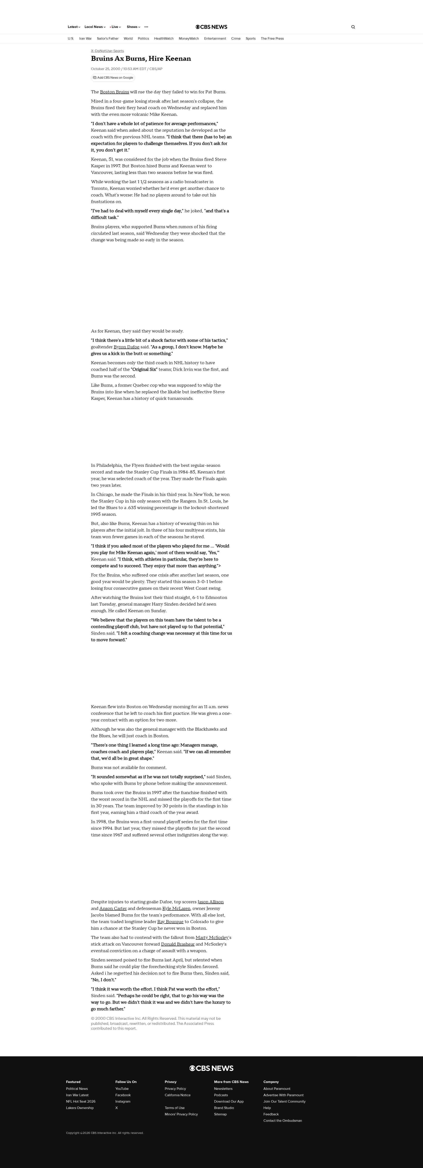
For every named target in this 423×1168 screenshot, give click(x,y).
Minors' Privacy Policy (181, 1114)
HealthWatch (164, 39)
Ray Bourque (170, 922)
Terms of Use (175, 1108)
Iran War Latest (77, 1095)
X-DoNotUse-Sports (107, 51)
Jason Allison (211, 902)
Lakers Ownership (80, 1108)
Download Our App (229, 1101)
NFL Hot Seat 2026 (80, 1101)
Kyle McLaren (176, 908)
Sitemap (220, 1114)
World (128, 39)
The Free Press (272, 39)
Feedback (271, 1114)
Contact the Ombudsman (282, 1120)
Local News (94, 27)
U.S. (71, 39)
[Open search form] (353, 27)
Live (115, 27)
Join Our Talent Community (284, 1101)
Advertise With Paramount (283, 1095)
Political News (77, 1088)
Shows (132, 27)
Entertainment (215, 39)
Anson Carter (113, 908)
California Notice (178, 1095)
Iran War (85, 39)
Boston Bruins (114, 92)
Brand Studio (224, 1108)
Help (267, 1108)
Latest (73, 27)
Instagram (122, 1101)
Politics (143, 39)
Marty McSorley (212, 938)
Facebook (123, 1095)
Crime (236, 39)
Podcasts (221, 1095)
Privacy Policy (175, 1088)
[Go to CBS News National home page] (211, 27)
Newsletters (223, 1088)
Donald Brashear (178, 944)
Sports (251, 39)
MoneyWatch (189, 39)
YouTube (122, 1088)
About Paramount (276, 1088)
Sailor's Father (108, 39)
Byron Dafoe (126, 347)
